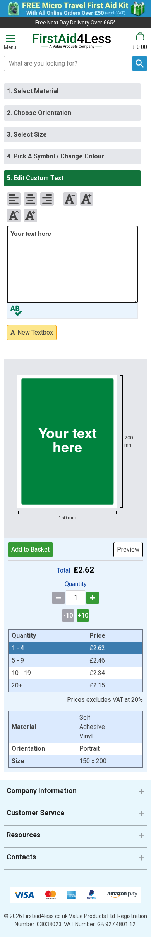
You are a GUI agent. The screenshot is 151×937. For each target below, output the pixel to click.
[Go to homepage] (72, 41)
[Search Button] (139, 63)
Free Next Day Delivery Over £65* (75, 22)
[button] (75, 793)
